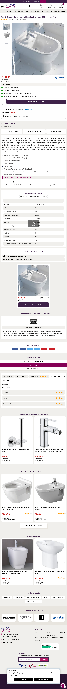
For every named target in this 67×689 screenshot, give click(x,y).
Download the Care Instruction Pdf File (17, 256)
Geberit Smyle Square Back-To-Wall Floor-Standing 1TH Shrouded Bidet (15, 572)
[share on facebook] (19, 349)
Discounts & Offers (40, 638)
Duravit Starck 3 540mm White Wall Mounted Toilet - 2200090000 (16, 508)
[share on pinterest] (48, 349)
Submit (44, 659)
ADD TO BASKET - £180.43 (36, 101)
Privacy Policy (51, 635)
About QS (37, 632)
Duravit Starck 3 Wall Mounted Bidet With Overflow (47, 508)
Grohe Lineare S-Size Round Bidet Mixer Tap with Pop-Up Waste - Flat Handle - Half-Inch (49, 450)
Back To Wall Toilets (33, 597)
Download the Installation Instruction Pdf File (19, 259)
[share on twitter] (33, 349)
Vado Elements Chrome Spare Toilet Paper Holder (15, 450)
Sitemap (37, 640)
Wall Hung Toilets (58, 597)
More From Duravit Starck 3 (33, 526)
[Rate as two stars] (36, 362)
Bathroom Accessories (33, 602)
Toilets (46, 597)
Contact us (62, 632)
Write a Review (33, 365)
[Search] (30, 6)
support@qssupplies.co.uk (11, 639)
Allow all (23, 679)
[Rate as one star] (35, 362)
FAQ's (60, 635)
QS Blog (37, 635)
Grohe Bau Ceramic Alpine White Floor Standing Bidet (50, 572)
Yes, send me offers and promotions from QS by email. (34, 655)
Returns (61, 638)
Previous (3, 498)
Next (62, 49)
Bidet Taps (7, 597)
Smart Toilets (19, 597)
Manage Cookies (43, 679)
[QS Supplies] (10, 6)
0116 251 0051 (7, 642)
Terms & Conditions (52, 638)
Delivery (49, 632)
